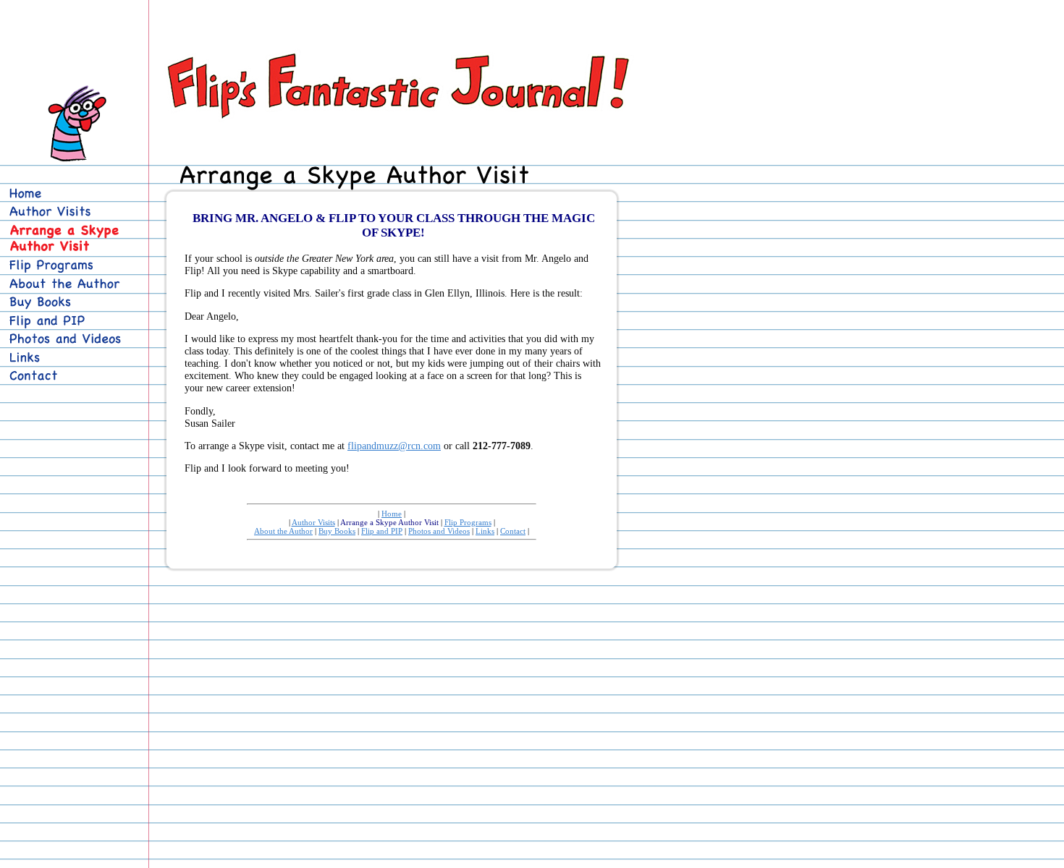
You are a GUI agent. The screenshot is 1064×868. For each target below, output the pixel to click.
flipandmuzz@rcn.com (394, 445)
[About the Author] (71, 284)
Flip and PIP (381, 531)
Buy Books (336, 531)
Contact (512, 531)
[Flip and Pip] (71, 321)
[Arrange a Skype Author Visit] (74, 239)
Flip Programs (467, 522)
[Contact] (71, 376)
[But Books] (71, 302)
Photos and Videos (439, 531)
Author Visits (313, 522)
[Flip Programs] (71, 265)
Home (391, 513)
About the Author (283, 531)
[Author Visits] (71, 212)
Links (485, 531)
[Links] (71, 358)
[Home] (71, 194)
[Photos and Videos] (71, 339)
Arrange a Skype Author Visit (389, 522)
